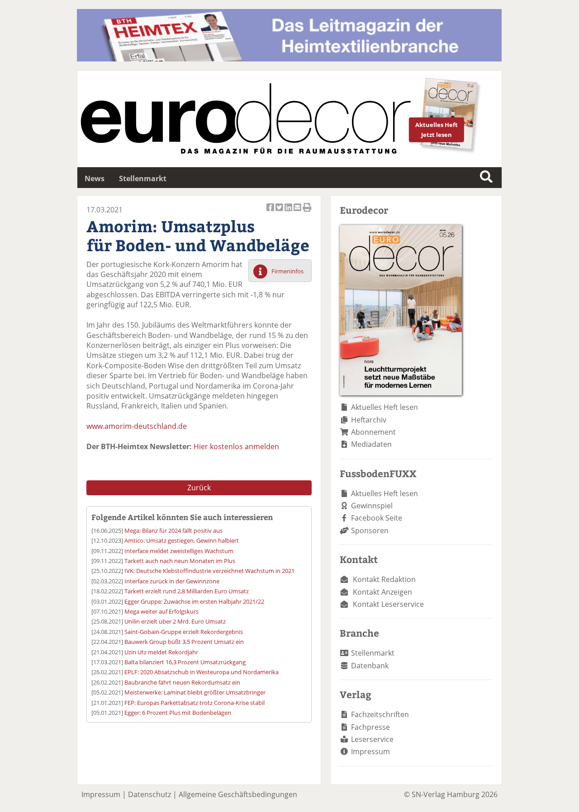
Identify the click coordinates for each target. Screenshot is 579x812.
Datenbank (370, 666)
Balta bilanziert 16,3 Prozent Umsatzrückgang (185, 662)
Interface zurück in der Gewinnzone (171, 581)
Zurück (199, 488)
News (94, 178)
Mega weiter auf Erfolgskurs (161, 611)
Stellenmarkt (142, 178)
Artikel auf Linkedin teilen (289, 212)
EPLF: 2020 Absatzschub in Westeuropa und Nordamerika (201, 672)
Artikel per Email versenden (298, 212)
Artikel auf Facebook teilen (270, 212)
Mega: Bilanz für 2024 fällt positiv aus (173, 530)
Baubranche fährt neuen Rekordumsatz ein (182, 682)
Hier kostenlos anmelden (236, 446)
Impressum (370, 751)
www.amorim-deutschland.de (136, 426)
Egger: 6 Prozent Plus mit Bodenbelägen (177, 713)
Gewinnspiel (372, 506)
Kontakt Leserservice (388, 604)
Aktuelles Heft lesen (384, 407)
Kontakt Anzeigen (382, 592)
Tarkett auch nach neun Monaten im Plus (179, 561)
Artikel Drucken (307, 212)
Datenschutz (149, 794)
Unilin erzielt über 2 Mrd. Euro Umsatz (175, 621)
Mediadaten (371, 444)
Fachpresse (370, 727)
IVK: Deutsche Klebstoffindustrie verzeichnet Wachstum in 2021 (209, 571)
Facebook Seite (376, 518)
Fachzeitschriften (380, 714)
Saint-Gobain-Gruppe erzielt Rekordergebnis (183, 632)
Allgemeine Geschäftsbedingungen (238, 794)
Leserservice (372, 739)
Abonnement (373, 432)
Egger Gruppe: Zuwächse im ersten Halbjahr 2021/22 (194, 601)
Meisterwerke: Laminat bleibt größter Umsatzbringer (195, 692)
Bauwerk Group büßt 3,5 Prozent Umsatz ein (184, 642)
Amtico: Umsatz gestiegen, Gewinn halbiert (181, 540)
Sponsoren (370, 530)
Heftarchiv (368, 420)
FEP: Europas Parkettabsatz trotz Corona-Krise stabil (194, 703)
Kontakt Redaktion (384, 579)
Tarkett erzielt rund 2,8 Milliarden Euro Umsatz (186, 591)
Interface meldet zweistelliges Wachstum (178, 551)
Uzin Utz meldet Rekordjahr (161, 652)
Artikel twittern (280, 212)
